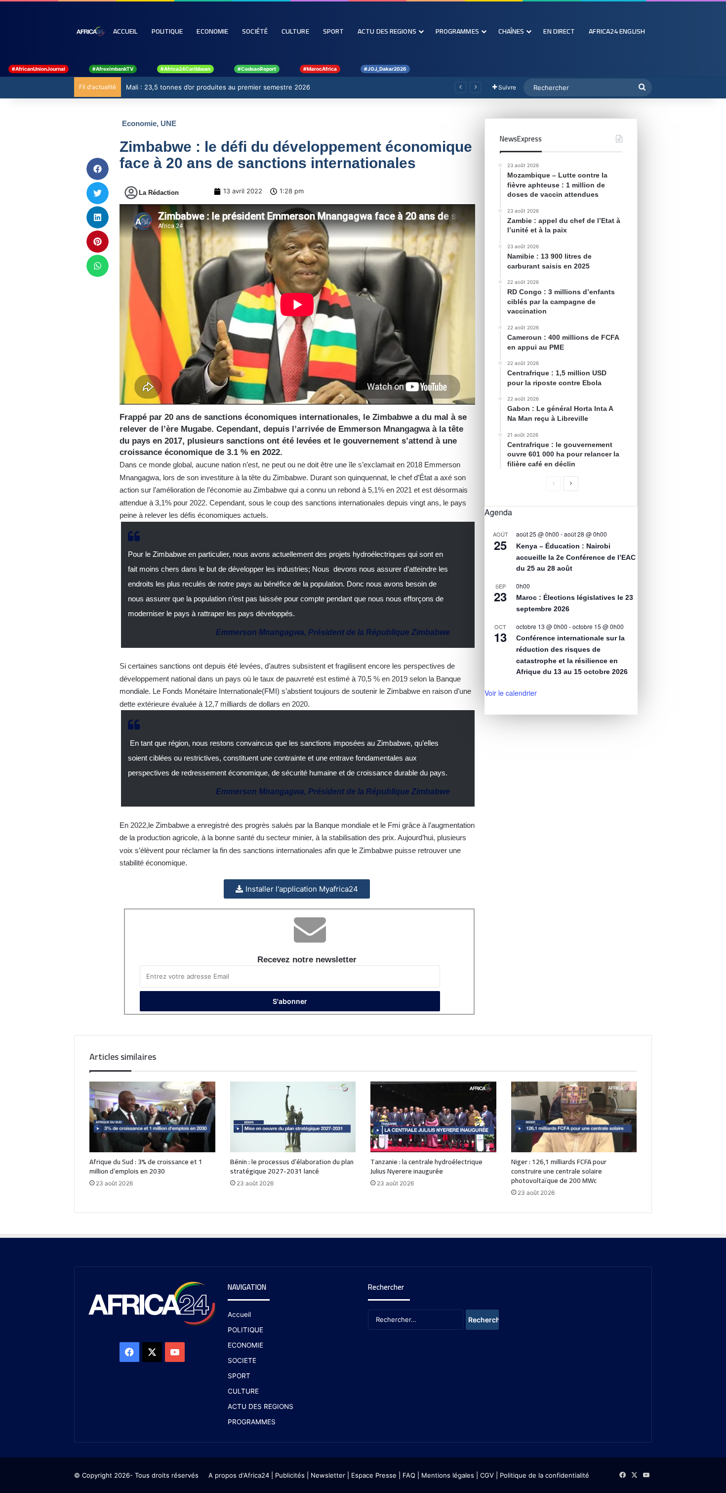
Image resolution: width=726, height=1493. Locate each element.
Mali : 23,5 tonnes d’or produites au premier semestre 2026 (218, 87)
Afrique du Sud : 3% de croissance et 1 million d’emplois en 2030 (145, 1166)
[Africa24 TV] (90, 31)
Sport (333, 31)
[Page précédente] (553, 483)
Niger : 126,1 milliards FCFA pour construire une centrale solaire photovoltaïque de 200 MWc (558, 1171)
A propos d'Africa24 (238, 1475)
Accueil (125, 31)
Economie (212, 31)
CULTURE (243, 1391)
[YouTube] (175, 1352)
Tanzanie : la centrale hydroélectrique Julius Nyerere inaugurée (426, 1166)
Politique (167, 31)
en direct (559, 31)
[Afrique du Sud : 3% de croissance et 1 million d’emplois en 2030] (152, 1117)
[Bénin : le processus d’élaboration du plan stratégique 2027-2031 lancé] (293, 1117)
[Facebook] (129, 1352)
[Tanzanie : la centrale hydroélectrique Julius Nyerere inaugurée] (433, 1117)
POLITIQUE (245, 1330)
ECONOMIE (245, 1345)
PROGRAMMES (457, 31)
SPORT (239, 1376)
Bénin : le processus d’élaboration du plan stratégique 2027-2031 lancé (292, 1166)
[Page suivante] (571, 483)
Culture (295, 31)
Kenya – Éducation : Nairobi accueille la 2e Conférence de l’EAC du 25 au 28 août (576, 557)
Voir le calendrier (510, 693)
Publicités (290, 1475)
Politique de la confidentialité (544, 1475)
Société (255, 31)
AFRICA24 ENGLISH (617, 31)
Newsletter (328, 1475)
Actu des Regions (387, 31)
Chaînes (511, 31)
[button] (97, 169)
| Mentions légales (445, 1475)
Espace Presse (373, 1475)
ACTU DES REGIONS (260, 1406)
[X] (152, 1352)
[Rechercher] (642, 87)
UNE (168, 123)
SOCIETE (242, 1360)
